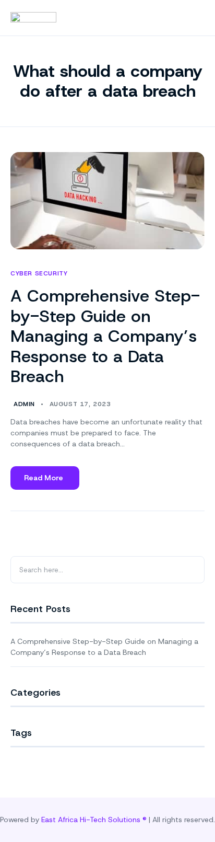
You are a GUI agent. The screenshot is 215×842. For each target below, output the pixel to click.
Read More (51, 481)
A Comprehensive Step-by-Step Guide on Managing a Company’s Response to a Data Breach (105, 336)
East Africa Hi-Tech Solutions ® (94, 819)
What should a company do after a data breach (107, 81)
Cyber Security (38, 274)
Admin (24, 404)
